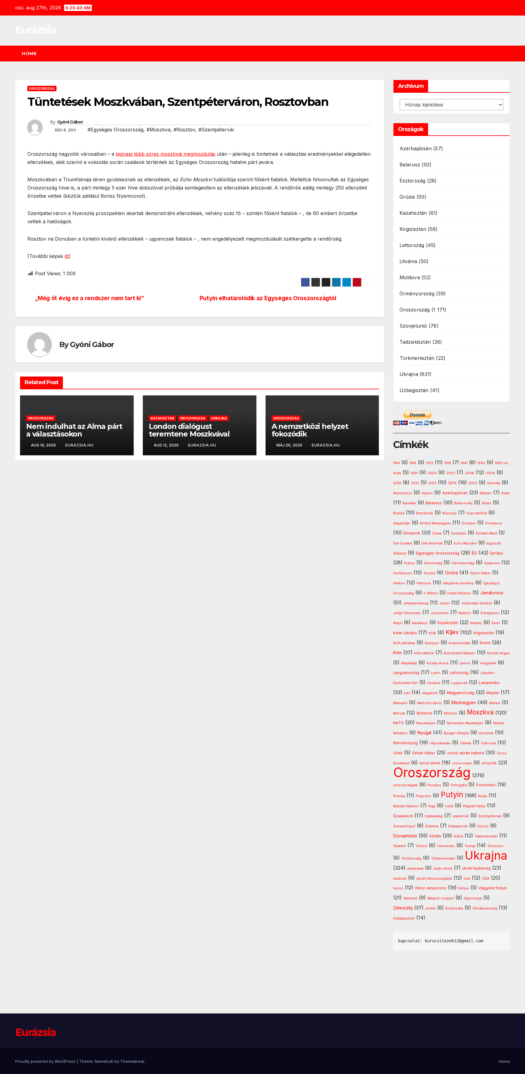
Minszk (399, 713)
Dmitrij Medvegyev (435, 523)
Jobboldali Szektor (476, 603)
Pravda (399, 796)
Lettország (412, 245)
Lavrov (464, 663)
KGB (432, 633)
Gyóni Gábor (70, 122)
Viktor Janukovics (430, 888)
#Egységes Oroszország (115, 130)
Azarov (427, 493)
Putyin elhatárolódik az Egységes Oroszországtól (268, 298)
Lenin (435, 673)
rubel (449, 806)
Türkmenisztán (417, 358)
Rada (482, 796)
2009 (490, 473)
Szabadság (434, 816)
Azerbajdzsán (416, 148)
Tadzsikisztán (415, 342)
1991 (414, 473)
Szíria (458, 836)
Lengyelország (406, 673)
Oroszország (42, 88)
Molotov (450, 713)
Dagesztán (401, 523)
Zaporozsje (473, 898)
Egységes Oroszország (437, 553)
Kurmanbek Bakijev (459, 653)
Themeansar (132, 1061)
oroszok (489, 763)
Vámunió (410, 898)
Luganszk (459, 683)
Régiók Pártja (474, 806)
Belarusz (410, 165)
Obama (465, 743)
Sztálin (435, 836)
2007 (450, 473)
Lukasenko (489, 682)
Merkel (494, 703)
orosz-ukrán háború (465, 753)
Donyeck (411, 532)
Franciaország (462, 563)
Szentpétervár (490, 816)
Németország (405, 743)
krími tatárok (424, 653)
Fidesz (409, 563)
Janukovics (491, 593)
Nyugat (424, 732)
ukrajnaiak (415, 869)
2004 (432, 473)
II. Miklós (431, 593)
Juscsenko (440, 613)
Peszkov (434, 785)
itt (67, 256)
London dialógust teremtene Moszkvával (189, 430)
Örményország (417, 293)
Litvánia (408, 261)
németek (486, 733)
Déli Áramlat (432, 543)
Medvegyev (463, 702)
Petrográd (459, 785)
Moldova (410, 277)
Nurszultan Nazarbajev (465, 723)
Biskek (398, 513)
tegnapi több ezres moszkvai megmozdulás (165, 154)
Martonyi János (429, 703)
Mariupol (400, 703)
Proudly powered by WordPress (46, 1061)
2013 (432, 483)
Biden (486, 503)
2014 (452, 483)
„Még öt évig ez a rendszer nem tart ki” (89, 298)
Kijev (452, 632)
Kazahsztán (162, 418)
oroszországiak (405, 785)
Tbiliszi (421, 846)
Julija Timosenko (407, 613)
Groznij (429, 573)
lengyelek (488, 663)
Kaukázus (420, 623)
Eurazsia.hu (79, 445)
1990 (481, 463)
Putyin (452, 794)
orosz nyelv (462, 763)
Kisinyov (432, 643)
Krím (397, 652)
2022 (472, 483)
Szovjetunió (413, 326)
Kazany (476, 623)
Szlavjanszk (458, 826)
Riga (431, 806)
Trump (470, 846)
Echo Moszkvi (465, 543)
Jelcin (444, 603)
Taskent (399, 846)
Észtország (413, 181)
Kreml (485, 643)
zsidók (430, 908)
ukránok (400, 878)
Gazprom (492, 563)
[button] (508, 53)
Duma (436, 533)
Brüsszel (449, 513)
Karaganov (490, 613)
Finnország (433, 563)
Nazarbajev (425, 723)
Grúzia (407, 197)
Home (29, 53)
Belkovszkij (463, 503)
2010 (397, 483)
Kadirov (464, 613)
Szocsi (483, 826)
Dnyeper (469, 523)
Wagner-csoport (440, 898)
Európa (496, 553)
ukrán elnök (442, 869)
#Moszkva (158, 130)
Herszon (424, 583)
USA (485, 878)
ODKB (398, 753)
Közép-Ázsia (437, 663)
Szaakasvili (403, 816)
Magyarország (460, 692)
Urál (467, 878)
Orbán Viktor (423, 753)
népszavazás (440, 743)
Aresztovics (402, 493)
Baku (505, 493)
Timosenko (446, 846)
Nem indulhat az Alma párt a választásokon (74, 430)
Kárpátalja (409, 663)
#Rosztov (184, 130)
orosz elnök (429, 763)
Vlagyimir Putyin (493, 888)
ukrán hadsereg (476, 868)
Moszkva (480, 712)
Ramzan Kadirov (406, 806)
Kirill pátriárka (404, 643)
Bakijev (486, 493)
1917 (429, 463)
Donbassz (493, 523)
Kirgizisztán (413, 229)
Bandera (409, 503)
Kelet (496, 623)
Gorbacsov (402, 573)
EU (474, 553)
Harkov (399, 583)
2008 (469, 473)
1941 (464, 463)
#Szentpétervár (216, 130)
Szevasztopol (404, 826)
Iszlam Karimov (459, 593)
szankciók (460, 816)
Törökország (411, 858)
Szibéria (431, 826)
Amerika (493, 483)
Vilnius (463, 888)
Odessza (488, 743)
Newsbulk (104, 1061)
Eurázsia (35, 29)
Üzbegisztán (414, 390)
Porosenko (486, 785)
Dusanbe (458, 533)
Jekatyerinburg (415, 603)
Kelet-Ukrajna (405, 633)
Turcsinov (495, 846)
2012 (415, 483)
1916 (413, 463)
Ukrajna (219, 418)
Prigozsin (423, 796)
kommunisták (459, 643)
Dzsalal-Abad (486, 533)
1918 (447, 463)
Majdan (492, 693)
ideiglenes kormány (458, 583)
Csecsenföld (476, 513)
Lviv (407, 693)
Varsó (398, 888)
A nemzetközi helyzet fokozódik (310, 430)
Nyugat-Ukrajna (456, 733)
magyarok (429, 693)
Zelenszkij (403, 907)
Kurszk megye (498, 653)
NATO (398, 723)
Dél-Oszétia (402, 543)
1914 (396, 463)
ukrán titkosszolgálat (434, 878)
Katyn (397, 623)
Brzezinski (424, 513)
